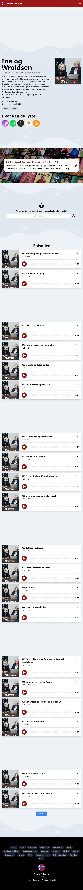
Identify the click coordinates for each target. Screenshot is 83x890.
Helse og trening (59, 855)
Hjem (29, 880)
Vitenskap (73, 855)
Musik (14, 109)
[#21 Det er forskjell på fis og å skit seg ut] (10, 708)
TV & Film (55, 851)
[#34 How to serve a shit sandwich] (10, 351)
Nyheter (21, 855)
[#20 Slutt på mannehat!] (10, 727)
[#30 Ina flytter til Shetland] (10, 462)
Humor (5, 109)
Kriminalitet (9, 855)
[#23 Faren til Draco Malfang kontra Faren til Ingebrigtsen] (10, 666)
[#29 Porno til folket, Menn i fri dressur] (10, 482)
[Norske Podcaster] (41, 867)
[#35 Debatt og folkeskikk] (10, 331)
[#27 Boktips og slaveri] (10, 554)
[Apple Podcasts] (5, 123)
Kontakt (52, 880)
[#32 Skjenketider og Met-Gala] (10, 390)
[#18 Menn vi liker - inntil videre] (10, 799)
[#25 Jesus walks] (10, 593)
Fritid (30, 855)
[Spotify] (13, 123)
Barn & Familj (58, 847)
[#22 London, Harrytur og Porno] (10, 688)
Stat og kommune (42, 855)
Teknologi (44, 851)
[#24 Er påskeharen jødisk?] (10, 613)
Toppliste (36, 880)
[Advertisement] (41, 25)
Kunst (22, 847)
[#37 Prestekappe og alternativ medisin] (10, 259)
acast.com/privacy (26, 94)
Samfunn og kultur (30, 851)
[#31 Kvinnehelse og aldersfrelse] (10, 442)
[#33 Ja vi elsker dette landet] (10, 371)
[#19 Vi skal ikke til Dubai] (10, 779)
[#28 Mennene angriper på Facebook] (10, 502)
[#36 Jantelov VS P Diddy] (10, 279)
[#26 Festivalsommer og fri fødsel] (10, 573)
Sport (41, 859)
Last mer (41, 814)
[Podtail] (21, 123)
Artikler (45, 880)
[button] (80, 3)
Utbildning (32, 847)
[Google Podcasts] (28, 123)
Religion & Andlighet (11, 851)
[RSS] (36, 123)
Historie (75, 851)
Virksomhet (44, 847)
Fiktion (66, 851)
